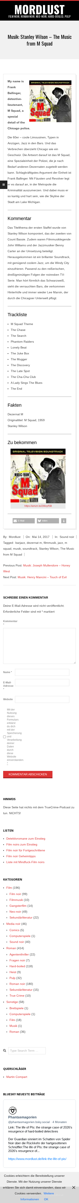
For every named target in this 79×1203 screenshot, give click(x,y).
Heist (12, 972)
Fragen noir (17, 960)
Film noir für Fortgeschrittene (25, 850)
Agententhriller (19, 954)
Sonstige (12, 1002)
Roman (11, 948)
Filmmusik (16, 900)
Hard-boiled (17, 966)
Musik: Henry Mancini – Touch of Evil (42, 577)
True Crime (16, 995)
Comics (14, 930)
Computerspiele (20, 936)
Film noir (15, 894)
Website (8, 699)
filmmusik (50, 542)
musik (17, 548)
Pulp (12, 978)
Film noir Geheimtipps (21, 856)
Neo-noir (15, 911)
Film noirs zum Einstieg (21, 844)
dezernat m (34, 542)
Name (7, 672)
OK (46, 1199)
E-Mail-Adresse (8, 686)
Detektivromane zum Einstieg (25, 838)
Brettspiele (16, 1008)
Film (9, 887)
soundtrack (30, 548)
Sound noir (67, 537)
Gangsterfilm (18, 905)
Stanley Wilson (49, 548)
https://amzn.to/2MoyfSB (38, 506)
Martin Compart (16, 1077)
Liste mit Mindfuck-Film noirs (25, 862)
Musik (13, 1025)
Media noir (13, 923)
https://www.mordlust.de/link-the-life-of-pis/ (37, 1159)
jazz (60, 542)
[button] (24, 520)
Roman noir (17, 983)
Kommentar (8, 623)
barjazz (20, 542)
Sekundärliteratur (20, 917)
